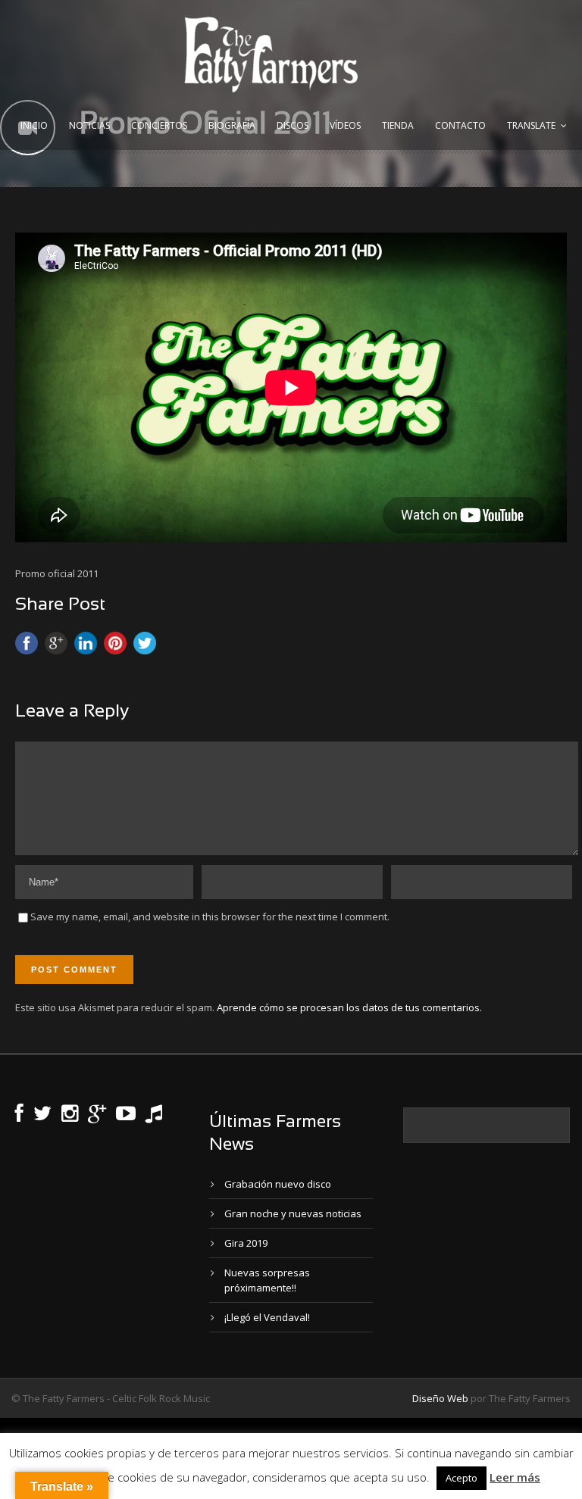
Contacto (460, 125)
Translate (531, 125)
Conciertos (159, 125)
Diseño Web (440, 1398)
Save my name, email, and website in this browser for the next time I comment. (210, 916)
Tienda (398, 125)
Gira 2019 (246, 1243)
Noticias (89, 125)
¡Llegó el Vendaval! (267, 1317)
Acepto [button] (461, 1478)
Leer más (515, 1477)
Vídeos (345, 125)
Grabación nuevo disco (277, 1184)
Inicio (34, 125)
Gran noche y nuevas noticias (292, 1213)
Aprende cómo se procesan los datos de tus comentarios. (349, 1007)
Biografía (231, 125)
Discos (292, 125)
